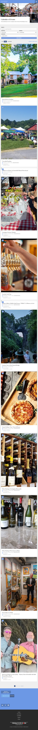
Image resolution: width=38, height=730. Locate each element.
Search (2, 27)
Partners (19, 717)
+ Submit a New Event (32, 41)
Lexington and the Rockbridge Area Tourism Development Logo (4, 1)
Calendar (10, 41)
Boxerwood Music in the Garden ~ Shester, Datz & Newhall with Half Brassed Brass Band (19, 675)
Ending (20, 30)
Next (22, 686)
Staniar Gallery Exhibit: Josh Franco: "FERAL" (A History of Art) (18, 303)
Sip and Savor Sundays (7, 99)
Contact (19, 712)
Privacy (19, 719)
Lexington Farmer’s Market (9, 232)
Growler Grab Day (6, 294)
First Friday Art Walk (7, 612)
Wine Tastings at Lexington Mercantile (11, 489)
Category (3, 34)
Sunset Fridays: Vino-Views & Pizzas (11, 427)
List (2, 41)
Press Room (19, 713)
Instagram (8, 705)
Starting (3, 30)
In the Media (19, 715)
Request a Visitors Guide (6, 692)
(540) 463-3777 (26, 722)
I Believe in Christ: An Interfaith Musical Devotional (15, 170)
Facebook (5, 705)
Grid (5, 41)
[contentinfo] (19, 709)
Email (2, 705)
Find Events (19, 38)
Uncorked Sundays (6, 161)
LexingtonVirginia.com (19, 724)
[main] (19, 345)
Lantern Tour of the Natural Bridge (11, 365)
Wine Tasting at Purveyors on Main (11, 551)
